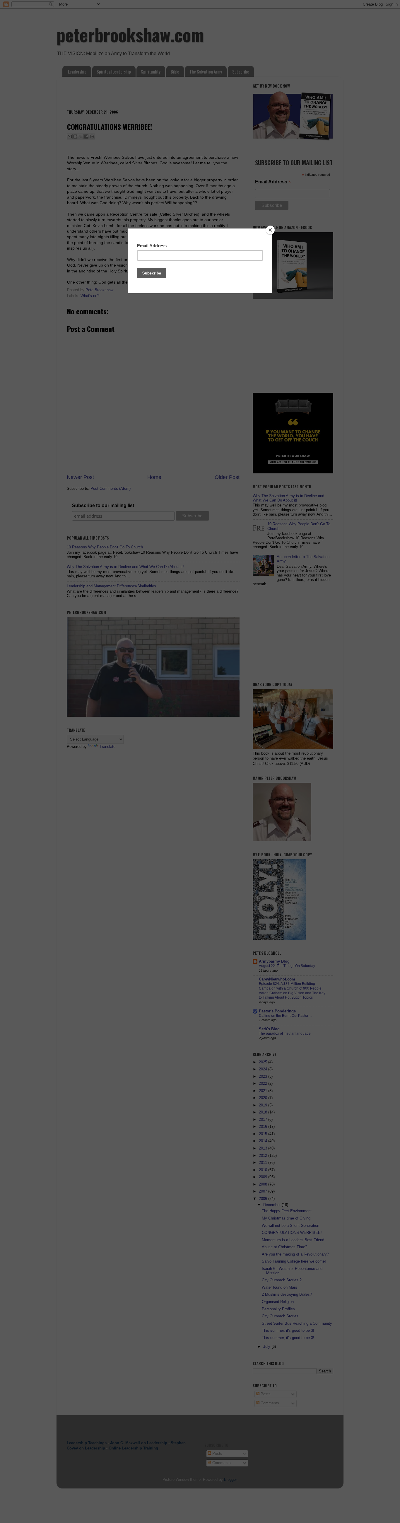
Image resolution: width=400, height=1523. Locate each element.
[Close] (270, 230)
